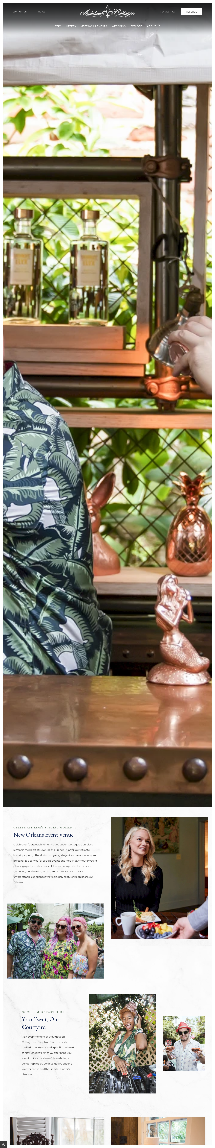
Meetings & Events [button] (94, 26)
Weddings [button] (119, 26)
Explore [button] (136, 26)
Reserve (191, 11)
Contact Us (20, 11)
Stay (58, 26)
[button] (3, 1144)
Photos (41, 11)
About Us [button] (153, 26)
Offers (71, 26)
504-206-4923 (168, 11)
